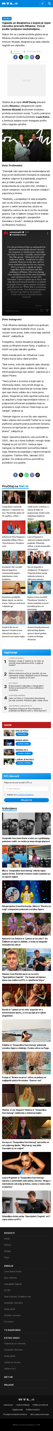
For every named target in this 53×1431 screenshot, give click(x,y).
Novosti (9, 1233)
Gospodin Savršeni (13, 1303)
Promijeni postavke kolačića (15, 1414)
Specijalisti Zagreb (13, 1284)
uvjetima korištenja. (26, 795)
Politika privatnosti (40, 1405)
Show (8, 725)
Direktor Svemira (12, 1315)
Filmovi (7, 1245)
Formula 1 (9, 1321)
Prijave (9, 1385)
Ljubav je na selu (12, 1362)
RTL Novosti (11, 776)
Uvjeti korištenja (23, 1405)
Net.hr (24, 486)
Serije (7, 1238)
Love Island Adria (12, 1271)
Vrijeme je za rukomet (14, 1343)
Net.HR (8, 1377)
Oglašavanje (17, 1409)
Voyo (6, 1257)
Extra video (12, 1338)
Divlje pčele (9, 1309)
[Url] (37, 57)
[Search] (49, 3)
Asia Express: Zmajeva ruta (17, 1296)
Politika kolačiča (33, 1409)
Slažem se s (20, 795)
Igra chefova (10, 1277)
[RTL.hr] (10, 3)
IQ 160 (7, 1290)
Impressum (8, 1405)
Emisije (7, 1251)
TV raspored (12, 1330)
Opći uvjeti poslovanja (39, 1414)
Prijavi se (26, 800)
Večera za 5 (10, 1368)
